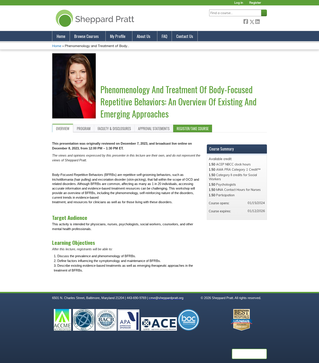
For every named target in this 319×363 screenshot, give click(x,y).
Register (255, 2)
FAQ (164, 36)
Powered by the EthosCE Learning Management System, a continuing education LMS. (249, 354)
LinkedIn (257, 20)
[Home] (94, 18)
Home (61, 36)
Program (83, 128)
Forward (263, 20)
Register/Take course (193, 128)
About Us (143, 36)
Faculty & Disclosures (114, 128)
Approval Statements (153, 128)
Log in (238, 2)
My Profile (117, 36)
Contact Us (184, 36)
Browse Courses (86, 36)
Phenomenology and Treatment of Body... (97, 46)
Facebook (245, 20)
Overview (62, 128)
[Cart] (265, 4)
